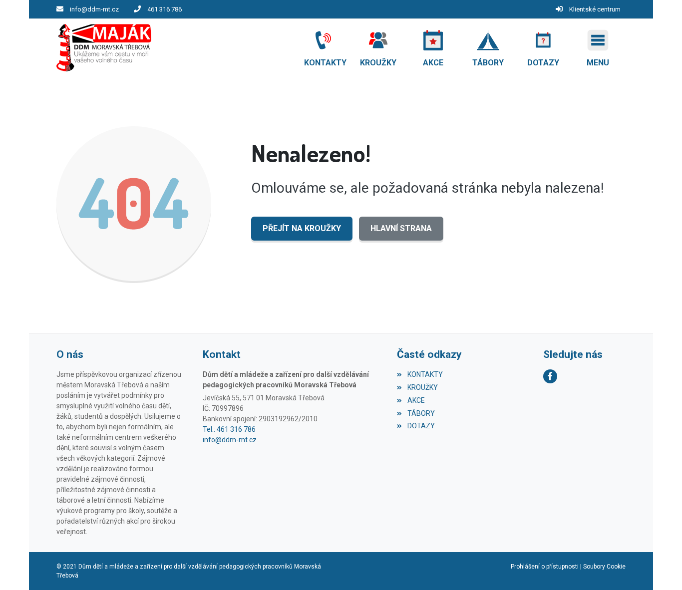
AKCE (415, 400)
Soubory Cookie (604, 566)
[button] (598, 48)
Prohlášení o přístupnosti (545, 566)
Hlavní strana (401, 228)
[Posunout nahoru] (659, 567)
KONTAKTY (424, 374)
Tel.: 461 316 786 (229, 429)
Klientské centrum (595, 9)
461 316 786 (164, 9)
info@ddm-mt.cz (94, 9)
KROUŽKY (422, 387)
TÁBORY (420, 413)
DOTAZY (420, 426)
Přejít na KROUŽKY (302, 228)
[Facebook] (550, 376)
